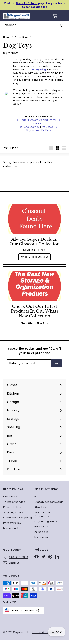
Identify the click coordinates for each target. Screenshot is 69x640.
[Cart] (54, 15)
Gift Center (41, 526)
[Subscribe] (56, 363)
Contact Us (10, 496)
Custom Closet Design (48, 502)
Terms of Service (14, 502)
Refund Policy (12, 507)
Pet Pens (46, 130)
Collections (21, 37)
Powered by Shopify (45, 632)
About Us (40, 507)
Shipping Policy (13, 512)
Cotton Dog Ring (35, 69)
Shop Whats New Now (34, 323)
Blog (37, 496)
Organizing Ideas (45, 521)
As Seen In (41, 532)
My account (10, 528)
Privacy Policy (12, 523)
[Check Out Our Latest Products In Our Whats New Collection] (34, 286)
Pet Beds (21, 120)
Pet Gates (47, 126)
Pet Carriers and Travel (42, 120)
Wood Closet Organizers (43, 514)
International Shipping (17, 517)
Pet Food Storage (29, 126)
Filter (13, 148)
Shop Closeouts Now (34, 256)
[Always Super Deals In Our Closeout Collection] (34, 219)
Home (6, 37)
